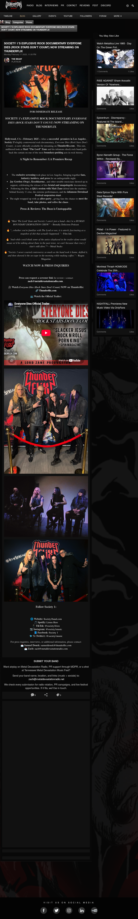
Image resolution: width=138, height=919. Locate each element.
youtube (68, 16)
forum (102, 16)
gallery (37, 16)
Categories (18, 22)
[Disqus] (46, 739)
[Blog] (2, 35)
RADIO (30, 5)
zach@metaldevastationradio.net (46, 679)
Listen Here (52, 622)
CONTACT (72, 5)
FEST (95, 5)
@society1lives (52, 625)
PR (62, 5)
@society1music (54, 629)
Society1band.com (53, 618)
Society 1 (53, 632)
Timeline (8, 16)
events (52, 16)
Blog (8, 22)
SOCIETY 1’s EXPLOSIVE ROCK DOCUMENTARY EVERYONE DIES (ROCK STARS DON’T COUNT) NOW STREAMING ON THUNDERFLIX (37, 28)
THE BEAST (16, 59)
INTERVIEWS (51, 5)
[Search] (133, 5)
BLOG (39, 5)
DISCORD (106, 5)
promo (29, 22)
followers (86, 16)
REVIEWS (85, 5)
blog (22, 16)
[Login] (127, 5)
